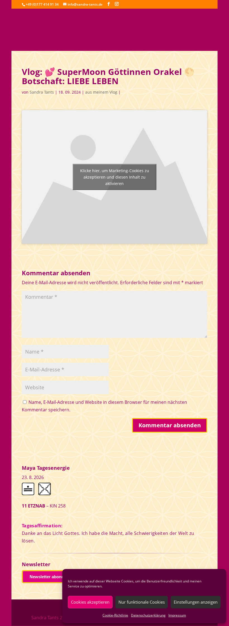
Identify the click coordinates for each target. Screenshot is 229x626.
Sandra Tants (42, 92)
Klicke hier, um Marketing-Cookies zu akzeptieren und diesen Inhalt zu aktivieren (114, 177)
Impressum (177, 615)
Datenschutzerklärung (148, 615)
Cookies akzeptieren (90, 602)
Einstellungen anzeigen (196, 602)
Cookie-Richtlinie (115, 615)
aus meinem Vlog (101, 92)
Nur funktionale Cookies (141, 602)
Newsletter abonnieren (52, 576)
